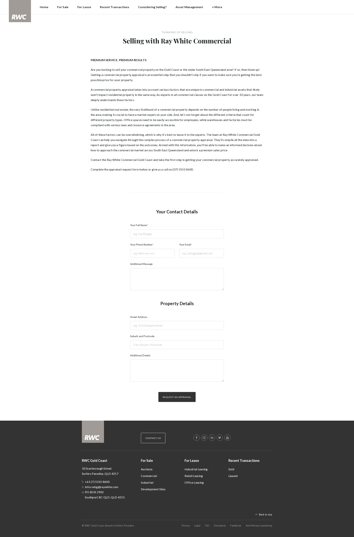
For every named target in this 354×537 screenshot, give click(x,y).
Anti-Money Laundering (259, 525)
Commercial (149, 476)
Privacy (186, 525)
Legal (197, 525)
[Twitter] (220, 437)
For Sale (147, 460)
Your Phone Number (141, 244)
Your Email (185, 244)
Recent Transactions (244, 460)
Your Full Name (138, 225)
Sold (231, 469)
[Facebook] (196, 437)
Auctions (146, 469)
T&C (207, 525)
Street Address (138, 317)
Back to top (265, 514)
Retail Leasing (194, 476)
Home (44, 7)
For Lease (192, 460)
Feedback (235, 525)
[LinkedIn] (212, 437)
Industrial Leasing (196, 469)
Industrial (147, 482)
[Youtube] (227, 437)
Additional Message (141, 263)
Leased (233, 476)
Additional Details (140, 355)
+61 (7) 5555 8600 (97, 481)
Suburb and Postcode (142, 336)
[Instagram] (204, 437)
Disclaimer (220, 525)
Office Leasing (194, 482)
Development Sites (153, 489)
